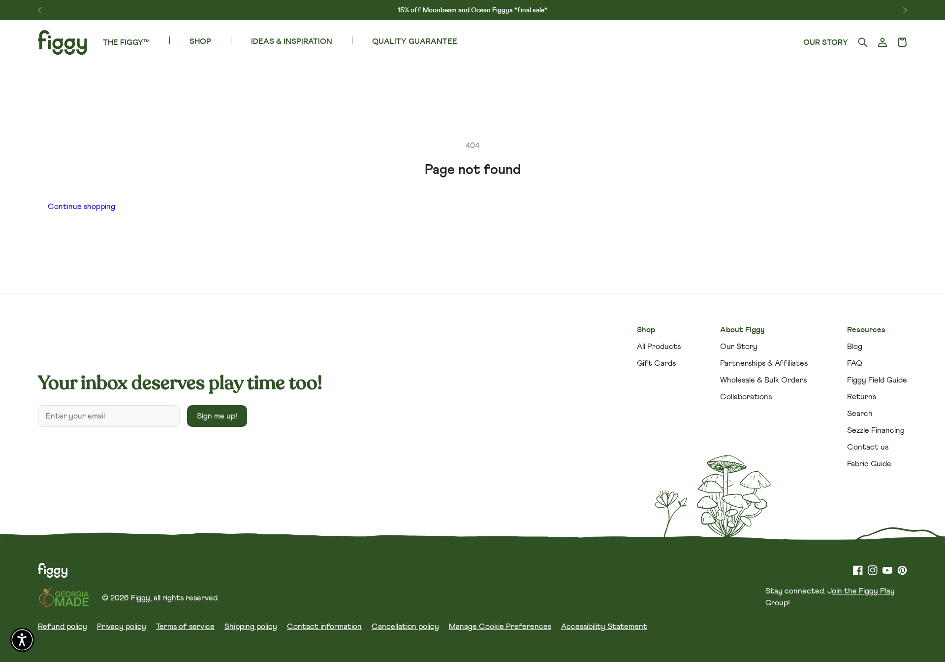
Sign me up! (217, 416)
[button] (902, 42)
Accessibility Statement (604, 626)
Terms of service (185, 626)
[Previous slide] (40, 10)
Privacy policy (121, 626)
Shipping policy (250, 626)
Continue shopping (81, 206)
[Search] (863, 42)
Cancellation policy (405, 626)
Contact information (324, 626)
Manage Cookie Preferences (500, 626)
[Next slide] (905, 10)
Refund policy (62, 626)
